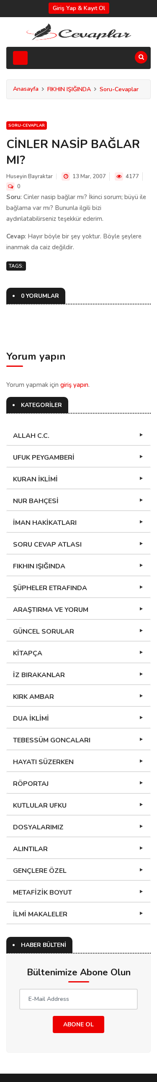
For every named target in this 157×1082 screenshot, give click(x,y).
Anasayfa (26, 89)
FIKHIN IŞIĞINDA (69, 89)
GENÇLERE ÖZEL (40, 870)
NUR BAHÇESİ (36, 501)
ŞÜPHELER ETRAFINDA (50, 588)
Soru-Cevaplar (119, 89)
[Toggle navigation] (20, 58)
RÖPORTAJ (31, 783)
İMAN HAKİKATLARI (45, 522)
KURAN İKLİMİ (35, 479)
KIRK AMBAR (33, 696)
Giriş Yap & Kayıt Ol (79, 8)
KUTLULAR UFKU (40, 805)
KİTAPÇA (27, 653)
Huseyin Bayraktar (29, 176)
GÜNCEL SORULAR (43, 631)
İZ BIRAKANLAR (39, 675)
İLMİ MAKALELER (40, 914)
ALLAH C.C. (31, 435)
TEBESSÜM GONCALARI (51, 740)
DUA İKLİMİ (31, 718)
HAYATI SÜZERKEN (43, 762)
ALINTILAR (30, 849)
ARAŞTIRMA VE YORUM (50, 609)
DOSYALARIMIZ (38, 827)
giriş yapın (74, 385)
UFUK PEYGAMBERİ (44, 457)
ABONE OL (78, 1024)
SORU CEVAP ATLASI (47, 544)
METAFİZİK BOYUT (42, 892)
